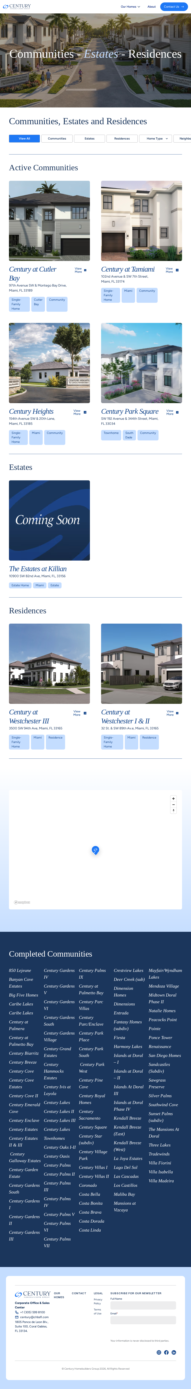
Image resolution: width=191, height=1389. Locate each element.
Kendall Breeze (127, 1118)
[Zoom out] (173, 805)
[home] (17, 6)
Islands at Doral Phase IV (128, 1106)
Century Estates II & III (23, 1141)
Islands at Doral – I (128, 1059)
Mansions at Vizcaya (125, 1206)
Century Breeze (23, 1062)
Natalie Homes (162, 1010)
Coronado (88, 1185)
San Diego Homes (165, 1055)
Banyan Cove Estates (21, 982)
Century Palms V (59, 1214)
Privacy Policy (98, 1301)
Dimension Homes (123, 991)
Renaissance (160, 1046)
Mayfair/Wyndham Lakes (165, 974)
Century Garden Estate (23, 1173)
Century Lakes (57, 1102)
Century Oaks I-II (60, 1147)
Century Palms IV (57, 1202)
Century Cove (21, 1071)
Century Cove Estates (21, 1083)
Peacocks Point (163, 1019)
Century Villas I (93, 1167)
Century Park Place (91, 1036)
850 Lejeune (20, 970)
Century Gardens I (24, 1204)
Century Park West (91, 1068)
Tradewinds (159, 1154)
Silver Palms (160, 1095)
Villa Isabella (161, 1171)
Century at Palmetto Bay (21, 1041)
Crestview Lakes (128, 970)
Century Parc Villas (91, 1005)
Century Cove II (23, 1095)
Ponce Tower (160, 1037)
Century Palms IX (92, 974)
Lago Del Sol (125, 1167)
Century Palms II (59, 1174)
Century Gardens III (24, 1235)
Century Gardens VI (59, 1005)
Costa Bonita (91, 1203)
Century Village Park (93, 1155)
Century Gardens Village (59, 1036)
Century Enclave (24, 1120)
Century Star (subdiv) (90, 1139)
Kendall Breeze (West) (127, 1146)
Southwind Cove (163, 1104)
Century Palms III (57, 1186)
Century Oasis (57, 1156)
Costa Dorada (91, 1221)
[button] (130, 6)
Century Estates (23, 1129)
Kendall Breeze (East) (127, 1130)
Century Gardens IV (59, 974)
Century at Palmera (18, 1025)
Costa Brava (90, 1212)
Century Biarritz (24, 1053)
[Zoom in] (173, 799)
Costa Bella (89, 1194)
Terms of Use (97, 1311)
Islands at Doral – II (128, 1074)
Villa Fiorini (160, 1162)
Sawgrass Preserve (157, 1083)
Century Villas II (94, 1176)
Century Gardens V (59, 989)
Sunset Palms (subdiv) (161, 1117)
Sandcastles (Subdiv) (159, 1068)
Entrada (121, 1013)
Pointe (155, 1028)
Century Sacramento (89, 1115)
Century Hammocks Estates (54, 1071)
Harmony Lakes (128, 1046)
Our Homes (128, 6)
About (152, 6)
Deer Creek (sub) (129, 979)
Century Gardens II (24, 1220)
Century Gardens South (24, 1188)
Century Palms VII (57, 1242)
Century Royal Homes (92, 1099)
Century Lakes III (60, 1120)
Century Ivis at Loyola (57, 1090)
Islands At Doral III (129, 1090)
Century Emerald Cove (24, 1108)
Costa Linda (90, 1230)
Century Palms (57, 1165)
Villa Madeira (161, 1180)
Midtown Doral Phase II (162, 998)
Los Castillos (125, 1185)
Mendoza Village (164, 986)
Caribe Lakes (21, 1004)
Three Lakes (159, 1145)
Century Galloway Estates (25, 1157)
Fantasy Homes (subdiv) (128, 1025)
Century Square (93, 1127)
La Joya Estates (128, 1158)
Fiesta (119, 1037)
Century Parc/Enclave (91, 1021)
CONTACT (79, 1293)
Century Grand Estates (57, 1052)
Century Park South (91, 1052)
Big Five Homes (23, 995)
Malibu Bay (124, 1194)
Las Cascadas (126, 1176)
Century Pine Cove (91, 1083)
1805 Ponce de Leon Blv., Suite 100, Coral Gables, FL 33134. (31, 1326)
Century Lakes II (59, 1111)
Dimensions (124, 1004)
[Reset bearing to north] (173, 811)
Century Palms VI (57, 1226)
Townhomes (54, 1138)
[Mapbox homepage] (22, 902)
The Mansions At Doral (164, 1132)
